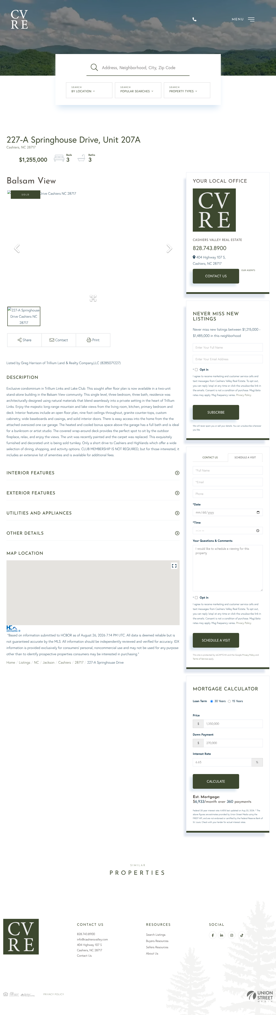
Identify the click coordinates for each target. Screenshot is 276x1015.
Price (196, 715)
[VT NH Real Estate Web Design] (260, 996)
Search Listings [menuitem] (155, 935)
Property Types (181, 91)
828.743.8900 (209, 248)
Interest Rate (202, 754)
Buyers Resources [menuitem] (157, 941)
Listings (24, 662)
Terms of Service (200, 658)
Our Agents (248, 270)
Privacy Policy (243, 395)
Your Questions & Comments (212, 541)
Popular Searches (135, 91)
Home (10, 662)
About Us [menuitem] (152, 953)
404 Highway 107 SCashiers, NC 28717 (89, 947)
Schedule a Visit (245, 457)
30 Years (220, 701)
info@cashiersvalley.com (92, 939)
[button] (94, 67)
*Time (197, 522)
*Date (197, 504)
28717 (79, 662)
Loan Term (200, 701)
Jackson (49, 662)
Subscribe (216, 412)
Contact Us (216, 276)
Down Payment (203, 734)
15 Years (237, 701)
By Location (82, 91)
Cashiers (64, 662)
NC (36, 662)
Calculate (216, 781)
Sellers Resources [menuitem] (157, 947)
